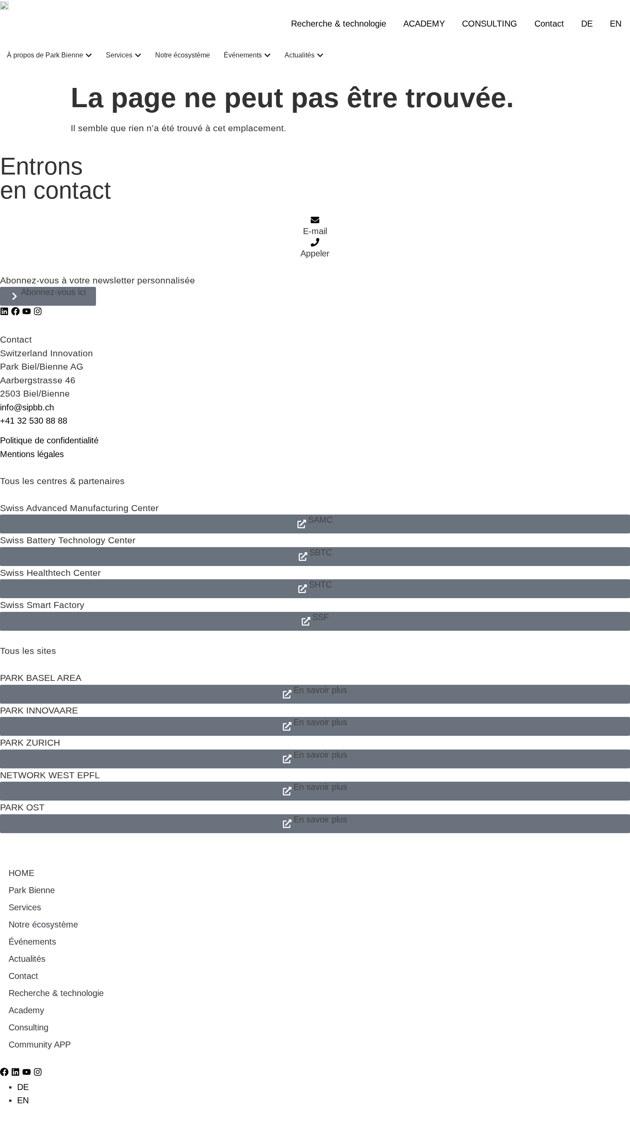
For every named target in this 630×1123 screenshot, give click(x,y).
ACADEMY (424, 23)
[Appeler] (315, 242)
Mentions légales (32, 454)
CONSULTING (489, 23)
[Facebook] (15, 311)
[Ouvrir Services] (138, 55)
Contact (549, 23)
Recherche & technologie (338, 23)
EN (615, 23)
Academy (26, 1010)
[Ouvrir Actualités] (320, 55)
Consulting (28, 1027)
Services (25, 907)
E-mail (315, 231)
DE (587, 23)
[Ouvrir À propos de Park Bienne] (88, 55)
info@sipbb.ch (27, 407)
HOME (21, 873)
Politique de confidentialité (49, 440)
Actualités (27, 958)
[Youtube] (26, 311)
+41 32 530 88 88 (33, 420)
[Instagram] (37, 311)
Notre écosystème (43, 924)
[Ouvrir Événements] (267, 55)
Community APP (40, 1044)
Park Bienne (32, 890)
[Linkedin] (4, 311)
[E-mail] (315, 220)
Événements (32, 941)
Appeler (315, 253)
